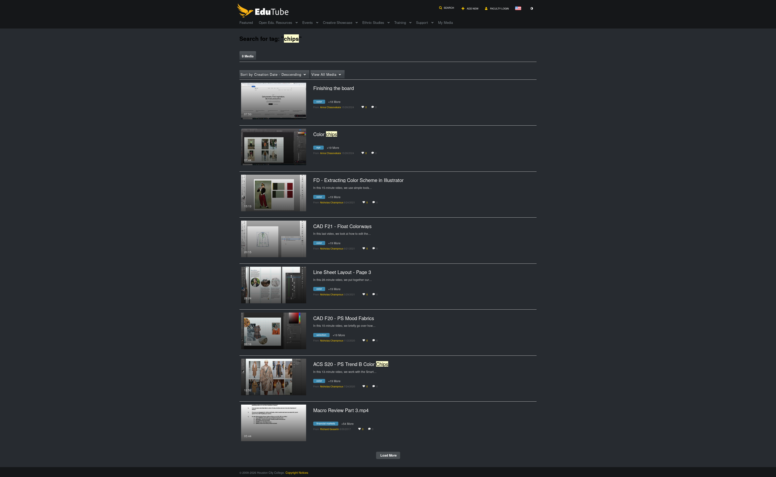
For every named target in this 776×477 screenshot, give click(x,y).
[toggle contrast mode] (531, 8)
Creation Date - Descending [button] (270, 74)
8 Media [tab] (248, 56)
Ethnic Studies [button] (373, 22)
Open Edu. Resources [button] (275, 22)
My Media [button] (445, 22)
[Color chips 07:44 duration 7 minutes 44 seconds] (273, 146)
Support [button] (422, 22)
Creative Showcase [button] (337, 22)
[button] (446, 7)
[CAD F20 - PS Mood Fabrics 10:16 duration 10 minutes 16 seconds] (273, 330)
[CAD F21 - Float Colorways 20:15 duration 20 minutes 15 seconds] (273, 238)
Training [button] (400, 22)
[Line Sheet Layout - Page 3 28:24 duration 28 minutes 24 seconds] (273, 284)
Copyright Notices (297, 473)
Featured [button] (246, 22)
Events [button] (307, 22)
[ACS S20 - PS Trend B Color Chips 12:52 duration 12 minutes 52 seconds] (273, 376)
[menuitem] (249, 22)
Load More (388, 455)
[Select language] (518, 8)
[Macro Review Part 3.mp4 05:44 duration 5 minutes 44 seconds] (273, 422)
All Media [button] (323, 74)
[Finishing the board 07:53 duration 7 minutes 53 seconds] (273, 100)
